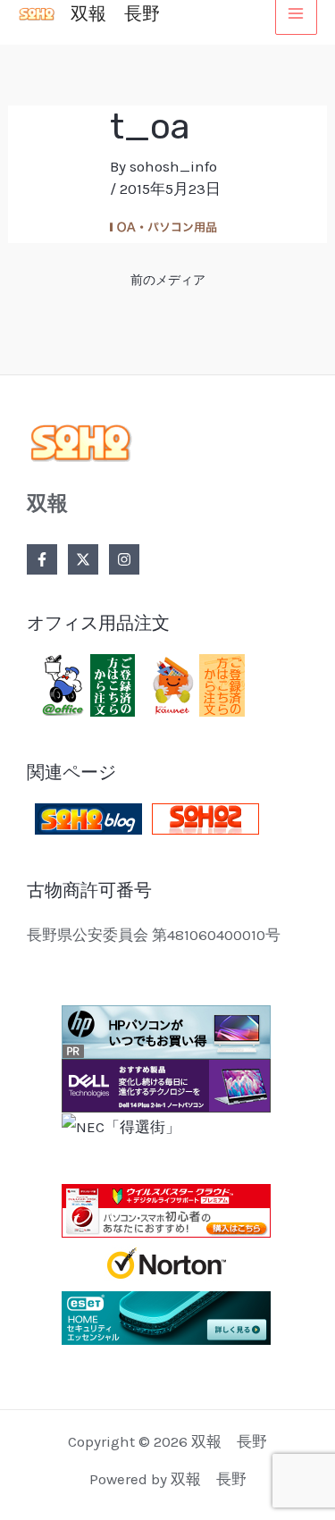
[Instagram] (124, 559)
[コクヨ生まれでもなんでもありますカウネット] (195, 684)
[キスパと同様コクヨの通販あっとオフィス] (85, 684)
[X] (83, 559)
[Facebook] (42, 559)
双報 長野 (115, 13)
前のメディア (167, 280)
